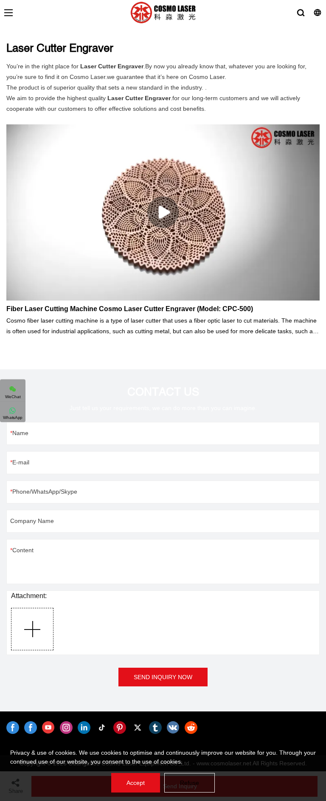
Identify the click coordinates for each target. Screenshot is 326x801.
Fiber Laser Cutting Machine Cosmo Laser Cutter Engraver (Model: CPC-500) (129, 308)
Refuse (189, 782)
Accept (135, 782)
